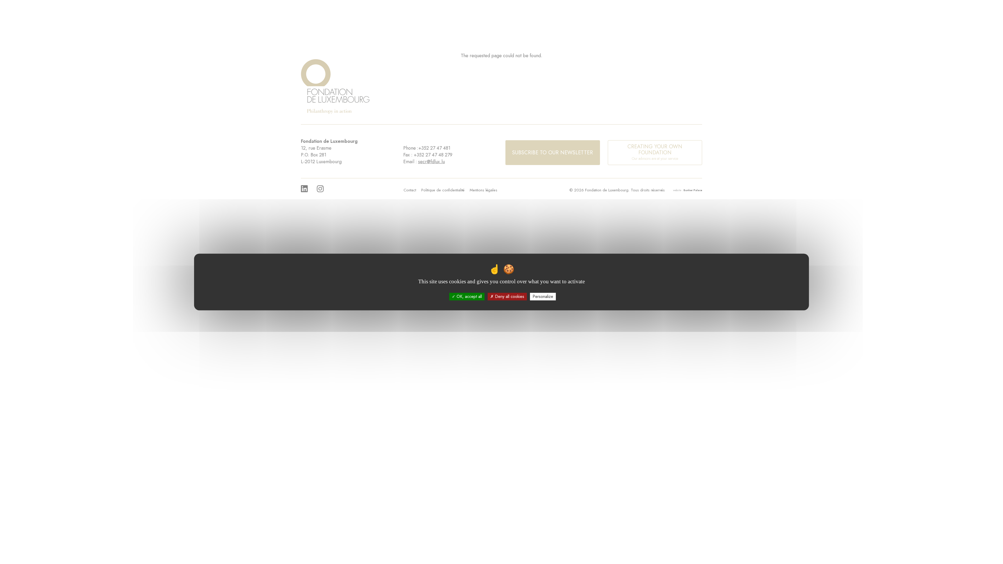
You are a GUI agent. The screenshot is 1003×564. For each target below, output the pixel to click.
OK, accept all (468, 296)
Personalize (543, 296)
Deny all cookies (509, 296)
